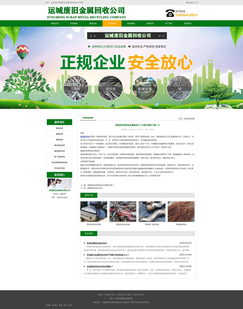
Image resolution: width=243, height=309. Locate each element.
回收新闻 (112, 23)
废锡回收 (59, 140)
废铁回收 (93, 23)
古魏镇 (48, 305)
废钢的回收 (84, 137)
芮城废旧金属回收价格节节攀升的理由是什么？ (108, 255)
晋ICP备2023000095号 (140, 302)
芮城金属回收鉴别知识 (97, 243)
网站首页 (55, 23)
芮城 (60, 305)
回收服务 (74, 23)
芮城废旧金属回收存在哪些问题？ (100, 185)
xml (196, 3)
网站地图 (189, 3)
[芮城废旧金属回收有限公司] (86, 13)
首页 (180, 119)
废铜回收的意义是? (95, 188)
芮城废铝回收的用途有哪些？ (100, 267)
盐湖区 (54, 305)
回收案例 (131, 23)
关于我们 (169, 23)
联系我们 (188, 23)
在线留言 (150, 23)
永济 (70, 305)
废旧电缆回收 (59, 145)
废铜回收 (59, 134)
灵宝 (65, 305)
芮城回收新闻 (189, 119)
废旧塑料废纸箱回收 (60, 162)
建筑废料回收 (59, 151)
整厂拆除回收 (59, 157)
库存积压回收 (59, 168)
